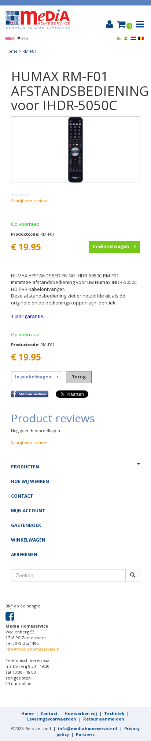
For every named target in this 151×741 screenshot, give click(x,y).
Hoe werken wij (81, 713)
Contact (22, 496)
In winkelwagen (111, 246)
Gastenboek (26, 525)
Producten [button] (25, 467)
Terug (79, 377)
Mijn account (28, 511)
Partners (85, 734)
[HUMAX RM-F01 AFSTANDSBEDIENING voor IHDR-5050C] (75, 149)
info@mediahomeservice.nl (32, 649)
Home (11, 51)
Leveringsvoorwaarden (51, 719)
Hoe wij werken (30, 481)
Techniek (114, 713)
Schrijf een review (29, 200)
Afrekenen (24, 554)
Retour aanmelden (103, 719)
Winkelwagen (28, 540)
